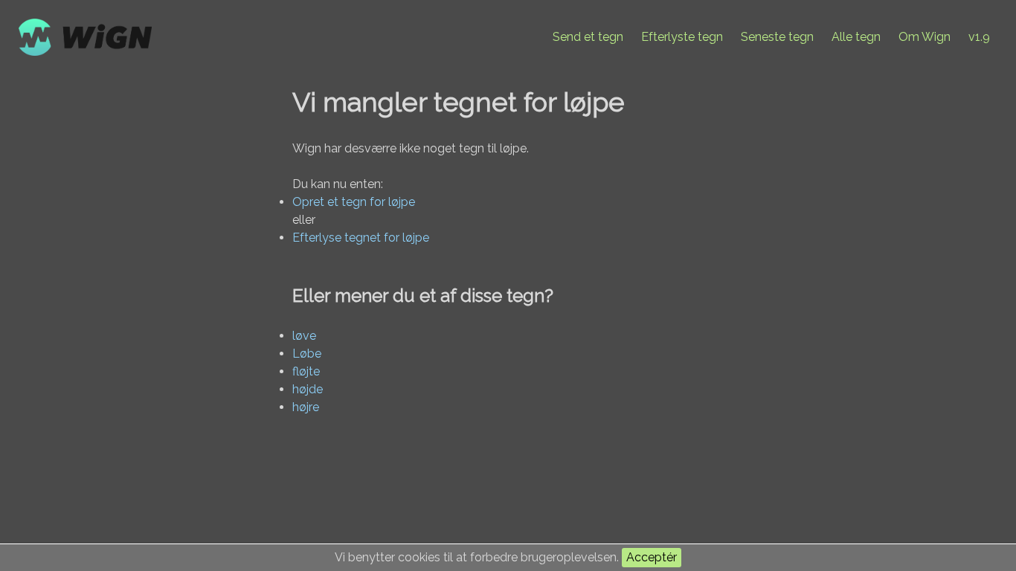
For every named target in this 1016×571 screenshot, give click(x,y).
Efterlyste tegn (682, 37)
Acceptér (651, 557)
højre (305, 407)
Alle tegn (856, 37)
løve (304, 336)
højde (307, 389)
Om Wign (924, 37)
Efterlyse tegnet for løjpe (360, 237)
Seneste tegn (777, 37)
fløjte (306, 371)
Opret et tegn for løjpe (353, 202)
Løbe (306, 353)
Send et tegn (588, 37)
